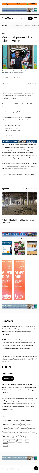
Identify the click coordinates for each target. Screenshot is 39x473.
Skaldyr (23, 437)
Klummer (23, 428)
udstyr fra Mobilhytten (15, 104)
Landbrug (5, 432)
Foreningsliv (16, 424)
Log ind (24, 18)
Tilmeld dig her (8, 378)
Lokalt (4, 33)
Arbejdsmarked (7, 420)
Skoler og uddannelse (9, 441)
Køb (30, 18)
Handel (29, 424)
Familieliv (29, 420)
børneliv (16, 420)
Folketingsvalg (7, 424)
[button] (23, 188)
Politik (10, 437)
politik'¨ (16, 437)
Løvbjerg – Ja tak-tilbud (29, 25)
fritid (23, 424)
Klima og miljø (14, 428)
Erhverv (23, 420)
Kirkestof (5, 428)
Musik (34, 432)
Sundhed (19, 441)
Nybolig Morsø (15, 25)
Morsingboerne (25, 432)
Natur (4, 437)
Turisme (27, 441)
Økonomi (5, 445)
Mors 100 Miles (14, 432)
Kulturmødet (31, 428)
